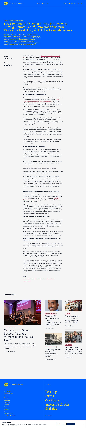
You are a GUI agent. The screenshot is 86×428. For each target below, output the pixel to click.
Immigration (44, 279)
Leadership (7, 400)
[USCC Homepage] (13, 384)
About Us (6, 398)
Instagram (6, 409)
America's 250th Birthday (57, 406)
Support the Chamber (70, 3)
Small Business (69, 344)
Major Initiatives (8, 393)
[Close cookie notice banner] (83, 423)
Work (47, 3)
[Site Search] (78, 3)
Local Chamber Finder (10, 416)
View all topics (48, 416)
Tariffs (49, 396)
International (26, 281)
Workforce (68, 313)
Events (43, 3)
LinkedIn (6, 404)
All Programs (7, 391)
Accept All (70, 424)
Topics (38, 3)
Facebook (6, 407)
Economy (38, 279)
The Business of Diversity (15, 20)
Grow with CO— (8, 413)
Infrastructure (52, 279)
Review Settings (61, 424)
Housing (51, 392)
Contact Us (7, 402)
